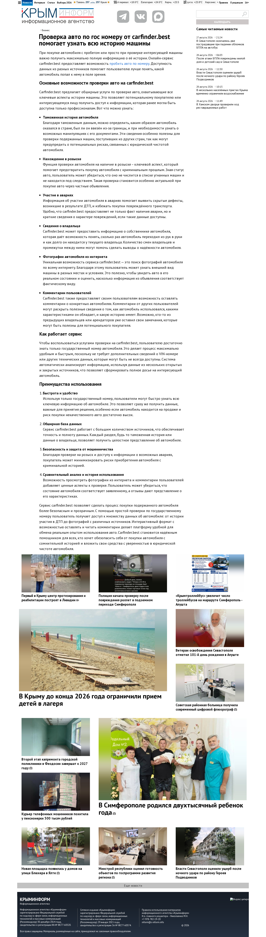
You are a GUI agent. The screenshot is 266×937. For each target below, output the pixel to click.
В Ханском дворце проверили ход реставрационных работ (217, 106)
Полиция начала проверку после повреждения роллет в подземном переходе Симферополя (126, 600)
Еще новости (133, 885)
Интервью (39, 2)
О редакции (236, 2)
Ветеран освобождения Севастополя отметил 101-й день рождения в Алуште (207, 652)
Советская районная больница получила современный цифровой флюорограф (207, 707)
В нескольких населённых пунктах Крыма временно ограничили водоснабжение (222, 91)
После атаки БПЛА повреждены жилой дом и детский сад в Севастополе (220, 60)
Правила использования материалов (161, 909)
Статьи (51, 2)
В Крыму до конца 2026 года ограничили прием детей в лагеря (90, 700)
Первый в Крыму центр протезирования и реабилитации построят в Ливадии (54, 597)
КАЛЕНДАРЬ (222, 22)
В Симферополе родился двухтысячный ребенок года (171, 808)
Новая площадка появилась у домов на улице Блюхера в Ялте (52, 870)
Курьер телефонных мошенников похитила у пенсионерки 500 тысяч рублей (55, 816)
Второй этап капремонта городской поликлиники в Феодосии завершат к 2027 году (55, 763)
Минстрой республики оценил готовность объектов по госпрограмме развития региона (131, 872)
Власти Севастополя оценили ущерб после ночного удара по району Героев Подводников (220, 76)
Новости (27, 2)
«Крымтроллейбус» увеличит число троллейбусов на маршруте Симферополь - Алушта (209, 600)
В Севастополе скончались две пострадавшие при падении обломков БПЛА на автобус (220, 44)
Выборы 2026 (64, 2)
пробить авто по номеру (129, 63)
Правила (223, 2)
